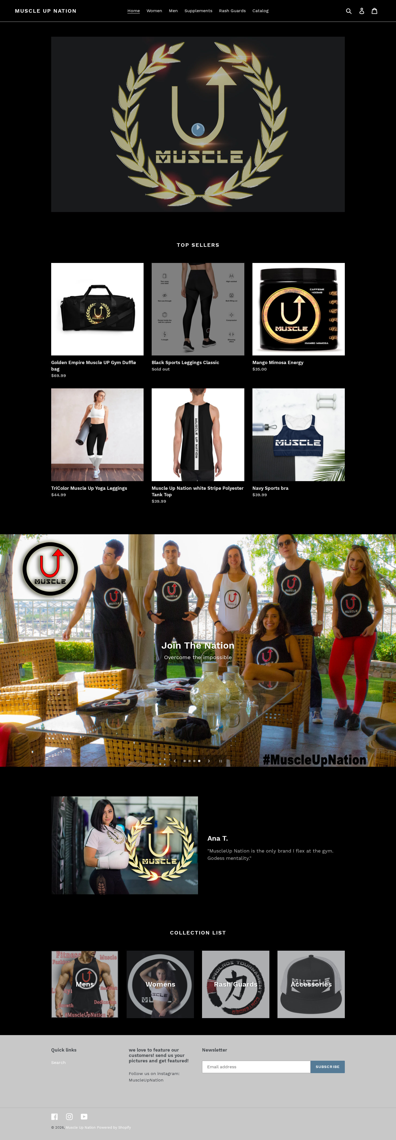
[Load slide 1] (185, 761)
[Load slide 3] (194, 761)
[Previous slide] (174, 761)
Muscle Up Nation (46, 11)
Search (58, 1062)
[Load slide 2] (190, 761)
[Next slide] (209, 761)
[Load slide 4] (199, 761)
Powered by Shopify (114, 1127)
